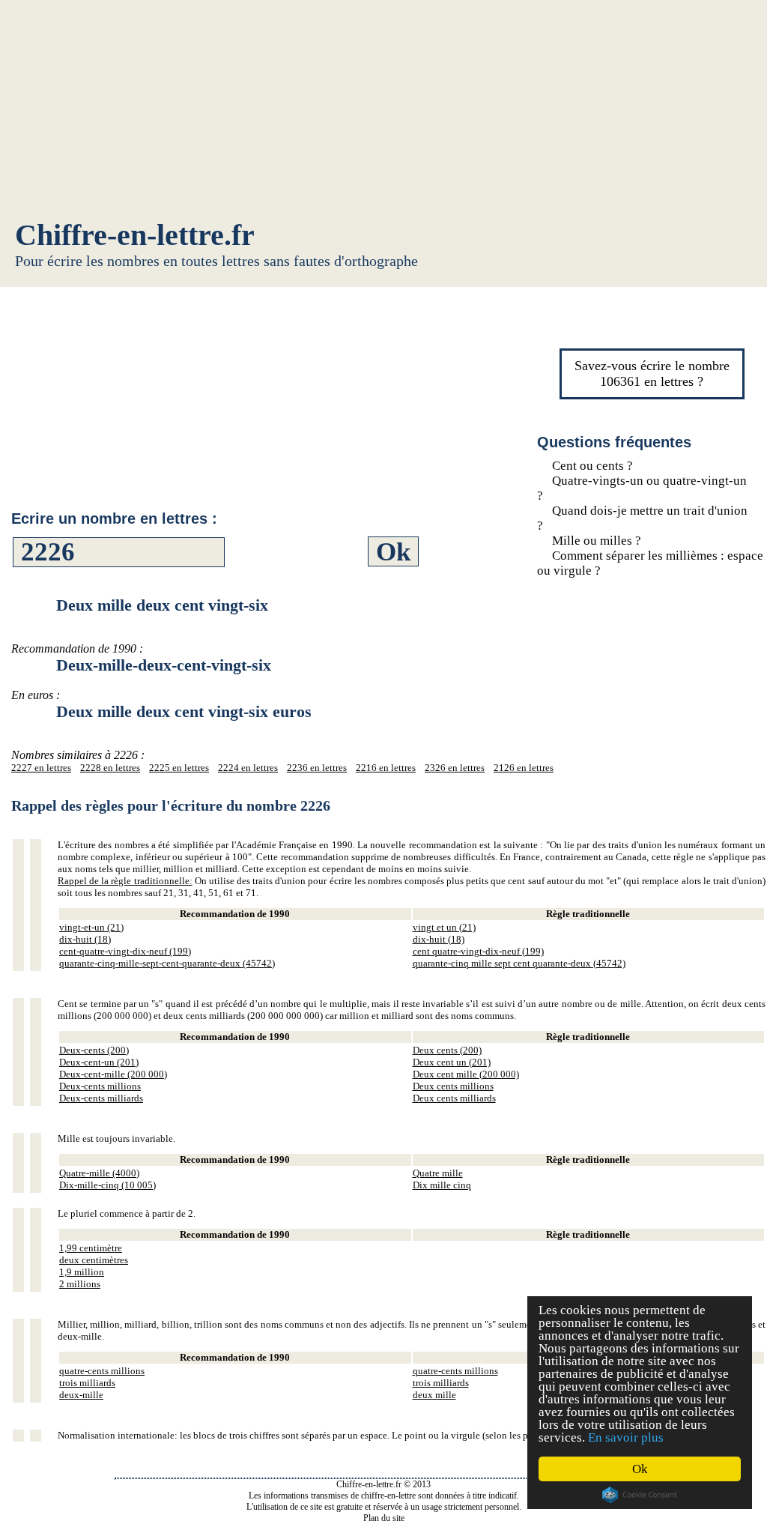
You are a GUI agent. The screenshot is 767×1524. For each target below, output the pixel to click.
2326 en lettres (455, 767)
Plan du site (383, 1518)
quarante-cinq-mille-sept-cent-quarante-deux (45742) (167, 963)
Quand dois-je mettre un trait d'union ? (642, 518)
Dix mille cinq (442, 1185)
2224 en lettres (248, 767)
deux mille (434, 1394)
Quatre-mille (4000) (99, 1173)
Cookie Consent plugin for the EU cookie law (639, 1495)
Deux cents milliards (454, 1098)
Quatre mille (438, 1173)
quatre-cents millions (102, 1370)
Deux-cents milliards (101, 1098)
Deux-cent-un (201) (99, 1062)
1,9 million (81, 1271)
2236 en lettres (317, 767)
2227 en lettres (41, 767)
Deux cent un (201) (452, 1062)
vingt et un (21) (444, 927)
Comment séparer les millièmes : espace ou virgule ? (650, 563)
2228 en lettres (110, 767)
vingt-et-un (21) (91, 927)
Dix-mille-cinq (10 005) (107, 1185)
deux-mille (81, 1394)
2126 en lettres (524, 767)
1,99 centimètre (90, 1248)
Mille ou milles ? (596, 540)
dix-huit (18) (85, 939)
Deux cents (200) (447, 1050)
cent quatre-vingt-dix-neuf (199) (478, 951)
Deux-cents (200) (94, 1050)
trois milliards (87, 1382)
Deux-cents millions (100, 1086)
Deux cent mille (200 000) (466, 1074)
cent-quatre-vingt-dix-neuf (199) (125, 951)
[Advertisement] (383, 112)
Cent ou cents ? (592, 466)
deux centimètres (93, 1260)
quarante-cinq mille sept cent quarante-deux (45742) (519, 963)
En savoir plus (626, 1437)
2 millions (79, 1283)
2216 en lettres (386, 767)
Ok (640, 1469)
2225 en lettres (179, 767)
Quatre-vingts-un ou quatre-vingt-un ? (642, 488)
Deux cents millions (453, 1086)
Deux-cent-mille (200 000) (113, 1074)
